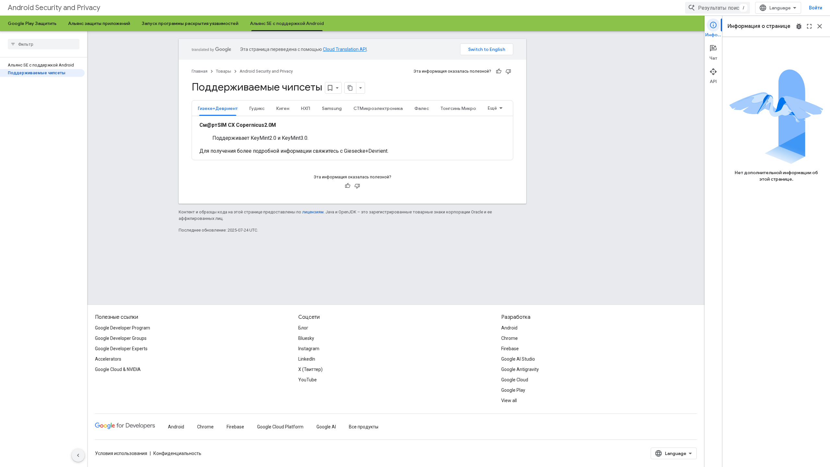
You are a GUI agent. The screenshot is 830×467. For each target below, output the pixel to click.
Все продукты (363, 426)
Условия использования (121, 453)
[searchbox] (43, 44)
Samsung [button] (332, 108)
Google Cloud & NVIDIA (118, 369)
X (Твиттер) (310, 369)
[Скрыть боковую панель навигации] (78, 455)
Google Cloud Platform (280, 426)
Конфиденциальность (177, 453)
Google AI (326, 426)
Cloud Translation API (345, 49)
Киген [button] (282, 108)
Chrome (509, 338)
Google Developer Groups (121, 338)
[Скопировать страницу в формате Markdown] (350, 87)
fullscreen (809, 26)
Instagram (308, 348)
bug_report (799, 26)
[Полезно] (499, 71)
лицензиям (313, 212)
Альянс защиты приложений (99, 23)
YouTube (307, 379)
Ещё (492, 108)
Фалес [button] (421, 108)
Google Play (513, 390)
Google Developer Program (122, 327)
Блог (303, 327)
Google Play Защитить (32, 23)
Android (509, 327)
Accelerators (108, 359)
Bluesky (306, 338)
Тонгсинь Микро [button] (458, 108)
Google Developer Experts (121, 348)
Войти (815, 7)
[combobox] (717, 8)
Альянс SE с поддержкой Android (287, 23)
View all (509, 400)
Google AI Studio (518, 359)
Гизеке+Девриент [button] (218, 108)
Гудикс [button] (257, 108)
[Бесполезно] (508, 71)
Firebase (510, 348)
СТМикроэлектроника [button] (378, 108)
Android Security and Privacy (54, 7)
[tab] (217, 108)
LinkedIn (306, 359)
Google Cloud (514, 379)
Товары (223, 71)
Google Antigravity (520, 369)
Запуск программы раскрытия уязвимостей (190, 23)
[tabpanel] (352, 138)
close (820, 26)
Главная (200, 71)
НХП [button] (305, 108)
